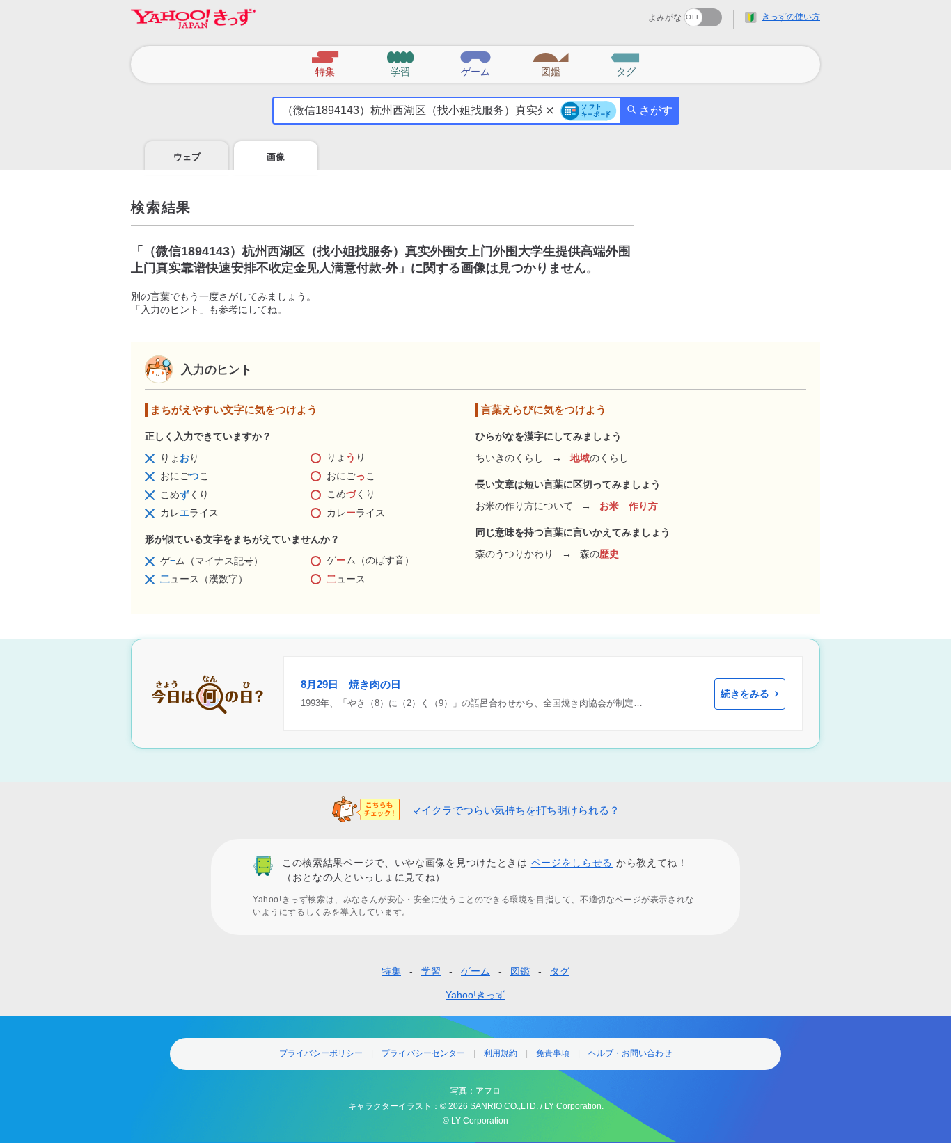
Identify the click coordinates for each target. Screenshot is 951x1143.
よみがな (665, 17)
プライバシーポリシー (321, 1053)
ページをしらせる (572, 862)
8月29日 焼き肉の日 (351, 684)
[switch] (652, 12)
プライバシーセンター (423, 1053)
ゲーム (475, 971)
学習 (431, 971)
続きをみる (745, 693)
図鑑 (520, 971)
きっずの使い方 (791, 17)
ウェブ (187, 157)
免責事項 (552, 1053)
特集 (391, 971)
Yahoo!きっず (475, 994)
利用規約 (500, 1053)
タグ (559, 971)
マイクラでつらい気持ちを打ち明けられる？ (515, 810)
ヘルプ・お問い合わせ (630, 1053)
